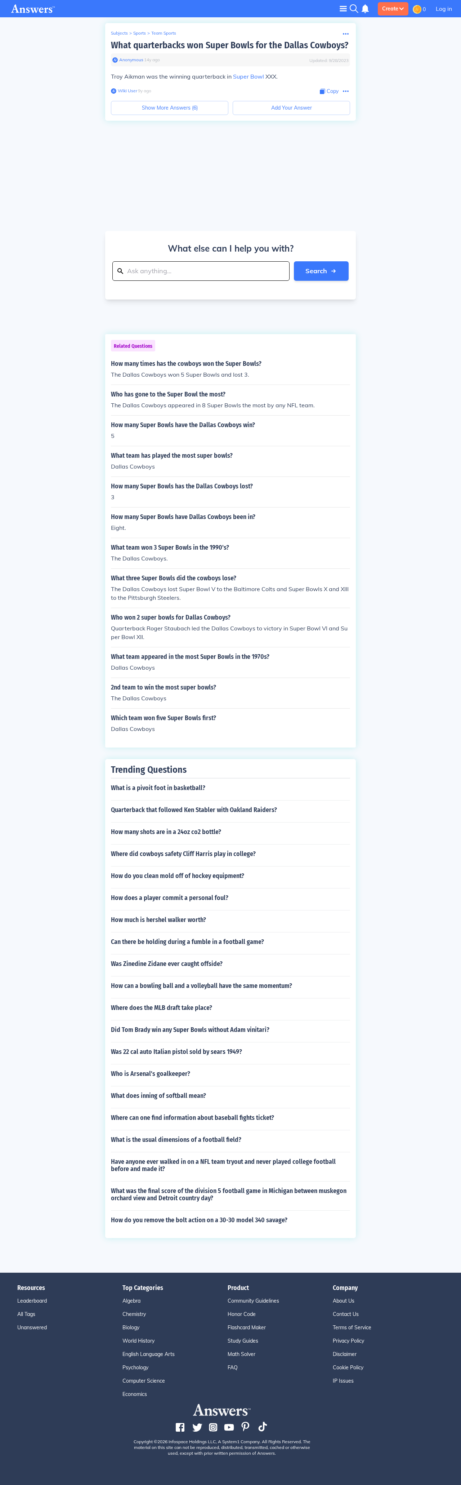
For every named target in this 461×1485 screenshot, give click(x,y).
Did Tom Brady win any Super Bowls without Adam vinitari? (190, 1030)
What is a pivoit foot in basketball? (158, 788)
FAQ (233, 1367)
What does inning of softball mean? (158, 1096)
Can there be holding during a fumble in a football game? (187, 942)
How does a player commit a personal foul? (169, 898)
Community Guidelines (253, 1301)
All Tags (26, 1314)
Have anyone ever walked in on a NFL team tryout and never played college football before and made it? (223, 1165)
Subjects (119, 33)
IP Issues (343, 1381)
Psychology (135, 1367)
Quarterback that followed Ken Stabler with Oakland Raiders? (194, 810)
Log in (444, 8)
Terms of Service (352, 1327)
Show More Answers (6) (170, 108)
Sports (139, 33)
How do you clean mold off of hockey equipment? (177, 876)
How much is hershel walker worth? (158, 920)
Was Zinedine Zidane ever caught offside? (167, 964)
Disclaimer (345, 1354)
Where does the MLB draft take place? (161, 1008)
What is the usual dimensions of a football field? (176, 1140)
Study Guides (243, 1341)
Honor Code (242, 1314)
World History (138, 1341)
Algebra (131, 1301)
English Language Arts (148, 1354)
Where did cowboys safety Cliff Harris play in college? (183, 854)
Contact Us (346, 1314)
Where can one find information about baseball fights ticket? (192, 1118)
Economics (134, 1394)
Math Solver (241, 1354)
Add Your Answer (291, 108)
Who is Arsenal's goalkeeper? (150, 1074)
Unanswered (32, 1327)
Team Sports (163, 33)
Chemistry (134, 1314)
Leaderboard (32, 1301)
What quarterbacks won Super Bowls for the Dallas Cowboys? (229, 45)
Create (390, 8)
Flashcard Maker (247, 1327)
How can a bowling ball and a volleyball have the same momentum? (201, 986)
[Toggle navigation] (343, 8)
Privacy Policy (348, 1341)
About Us (343, 1301)
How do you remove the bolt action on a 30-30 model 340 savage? (199, 1220)
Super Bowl (248, 76)
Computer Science (143, 1381)
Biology (130, 1327)
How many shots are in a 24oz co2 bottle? (166, 832)
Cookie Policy (348, 1367)
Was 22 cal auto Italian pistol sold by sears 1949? (176, 1052)
